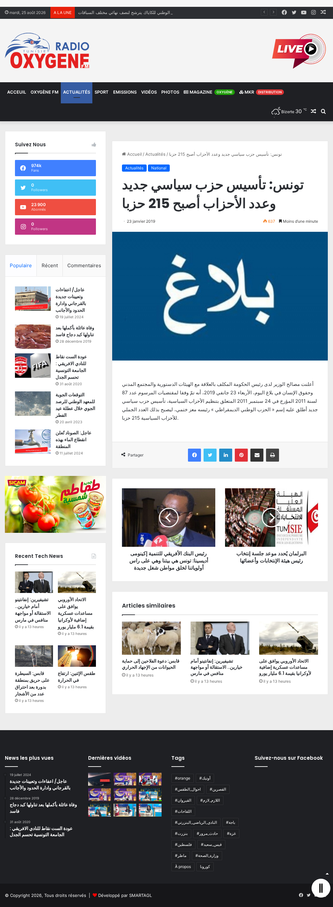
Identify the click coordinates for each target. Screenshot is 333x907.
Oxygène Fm (45, 92)
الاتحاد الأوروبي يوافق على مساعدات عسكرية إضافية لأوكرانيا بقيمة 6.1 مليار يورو (285, 667)
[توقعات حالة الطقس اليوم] (99, 794)
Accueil (134, 154)
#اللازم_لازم (210, 800)
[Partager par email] (256, 455)
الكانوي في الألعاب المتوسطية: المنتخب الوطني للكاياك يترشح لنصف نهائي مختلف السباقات (160, 12)
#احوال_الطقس (188, 789)
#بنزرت (181, 833)
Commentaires (84, 265)
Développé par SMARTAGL (125, 895)
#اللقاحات (183, 811)
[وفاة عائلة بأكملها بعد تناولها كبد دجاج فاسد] (33, 336)
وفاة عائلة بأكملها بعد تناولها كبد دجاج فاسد (75, 331)
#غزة (231, 833)
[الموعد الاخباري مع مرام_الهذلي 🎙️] (124, 794)
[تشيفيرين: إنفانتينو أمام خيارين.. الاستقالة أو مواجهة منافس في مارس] (220, 638)
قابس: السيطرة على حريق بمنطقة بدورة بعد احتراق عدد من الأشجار (32, 683)
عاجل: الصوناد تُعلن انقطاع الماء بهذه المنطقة (73, 439)
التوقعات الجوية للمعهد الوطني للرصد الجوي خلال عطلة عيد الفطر (75, 404)
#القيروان (183, 800)
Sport (102, 92)
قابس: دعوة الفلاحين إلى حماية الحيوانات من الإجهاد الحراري (151, 664)
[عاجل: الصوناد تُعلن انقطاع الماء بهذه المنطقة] (33, 441)
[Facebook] (194, 455)
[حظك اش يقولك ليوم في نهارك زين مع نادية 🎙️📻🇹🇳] (99, 810)
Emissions (125, 92)
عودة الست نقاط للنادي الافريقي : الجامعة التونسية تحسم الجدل (71, 366)
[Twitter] (210, 455)
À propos (183, 866)
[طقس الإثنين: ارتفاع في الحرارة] (77, 656)
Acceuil (16, 92)
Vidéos (149, 92)
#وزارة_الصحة (207, 855)
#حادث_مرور (207, 833)
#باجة (230, 822)
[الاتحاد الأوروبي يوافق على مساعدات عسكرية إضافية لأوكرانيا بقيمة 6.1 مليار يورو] (288, 638)
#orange (182, 778)
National (158, 167)
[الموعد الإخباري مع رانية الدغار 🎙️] (124, 779)
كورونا (205, 866)
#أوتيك (204, 778)
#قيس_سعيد (211, 844)
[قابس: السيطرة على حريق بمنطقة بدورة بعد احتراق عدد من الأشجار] (34, 656)
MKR (263, 92)
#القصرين (218, 789)
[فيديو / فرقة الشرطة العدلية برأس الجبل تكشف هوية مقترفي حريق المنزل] (99, 779)
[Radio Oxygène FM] (48, 50)
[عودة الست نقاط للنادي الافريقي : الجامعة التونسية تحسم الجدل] (33, 365)
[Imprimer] (272, 455)
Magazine (211, 92)
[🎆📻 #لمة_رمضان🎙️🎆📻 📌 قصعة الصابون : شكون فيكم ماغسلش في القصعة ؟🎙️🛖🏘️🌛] (150, 779)
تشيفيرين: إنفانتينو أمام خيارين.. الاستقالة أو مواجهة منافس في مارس (217, 667)
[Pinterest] (241, 455)
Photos (170, 92)
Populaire (21, 265)
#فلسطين (183, 844)
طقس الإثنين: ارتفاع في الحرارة (76, 676)
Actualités (76, 92)
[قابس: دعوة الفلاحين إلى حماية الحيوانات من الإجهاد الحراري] (151, 638)
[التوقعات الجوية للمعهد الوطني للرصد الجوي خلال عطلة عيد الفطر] (33, 403)
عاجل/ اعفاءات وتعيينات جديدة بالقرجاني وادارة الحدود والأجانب (71, 299)
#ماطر (180, 855)
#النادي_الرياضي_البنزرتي (196, 822)
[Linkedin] (225, 455)
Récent (50, 265)
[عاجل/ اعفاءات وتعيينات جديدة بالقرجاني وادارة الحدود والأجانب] (33, 298)
